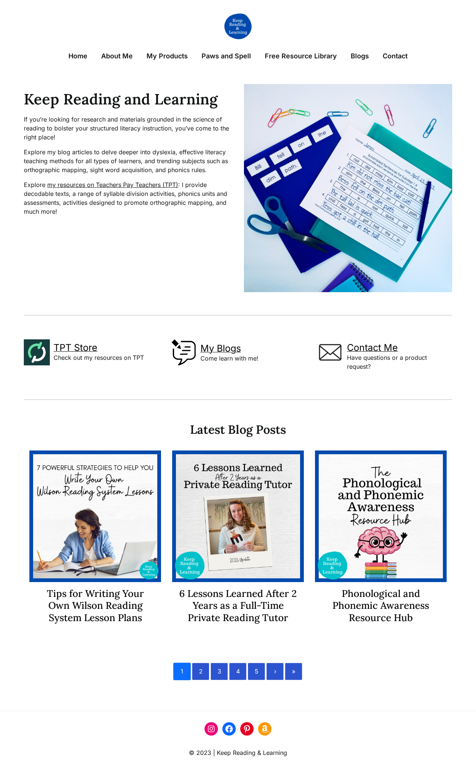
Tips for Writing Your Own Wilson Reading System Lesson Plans (95, 605)
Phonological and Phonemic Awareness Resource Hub (380, 605)
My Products (167, 56)
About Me (117, 56)
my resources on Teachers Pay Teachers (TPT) (112, 184)
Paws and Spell (226, 56)
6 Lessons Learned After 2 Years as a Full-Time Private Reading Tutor (238, 605)
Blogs (360, 56)
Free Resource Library (301, 56)
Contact (395, 56)
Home (77, 56)
